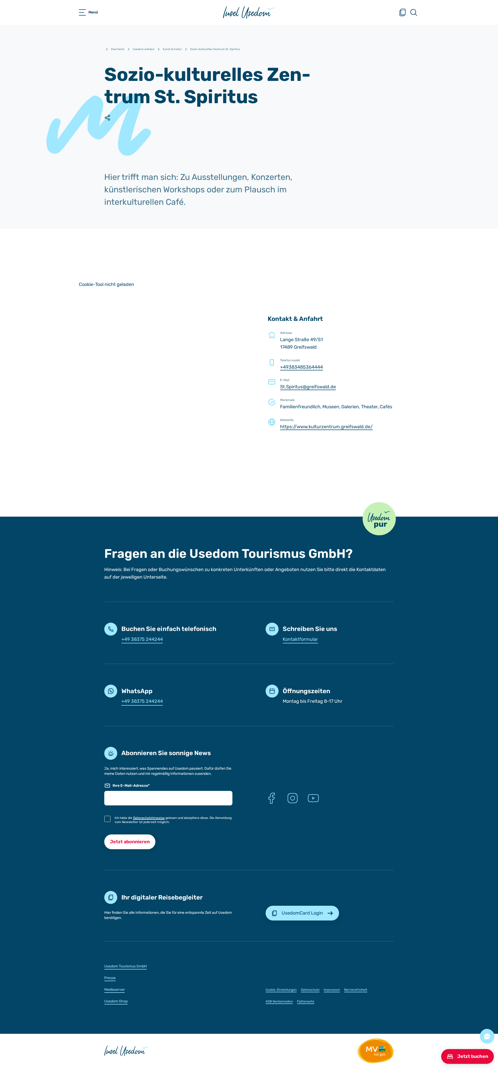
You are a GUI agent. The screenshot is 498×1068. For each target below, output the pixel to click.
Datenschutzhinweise (149, 818)
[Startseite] (249, 12)
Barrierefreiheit (355, 990)
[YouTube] (313, 798)
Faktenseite (305, 1001)
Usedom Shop (116, 1001)
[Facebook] (272, 798)
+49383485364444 (301, 367)
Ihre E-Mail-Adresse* (131, 785)
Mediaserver (114, 989)
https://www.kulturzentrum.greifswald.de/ (326, 427)
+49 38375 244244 (142, 639)
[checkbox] (107, 819)
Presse (110, 978)
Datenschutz (310, 990)
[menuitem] (168, 966)
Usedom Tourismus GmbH (125, 966)
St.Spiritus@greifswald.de (308, 387)
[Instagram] (292, 798)
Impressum (332, 990)
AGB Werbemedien (279, 1001)
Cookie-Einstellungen (281, 990)
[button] (379, 518)
